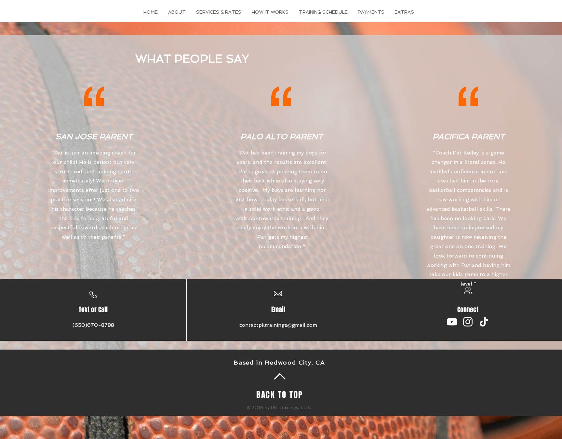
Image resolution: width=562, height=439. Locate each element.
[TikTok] (483, 321)
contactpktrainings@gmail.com (278, 325)
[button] (404, 12)
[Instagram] (468, 321)
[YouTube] (452, 321)
